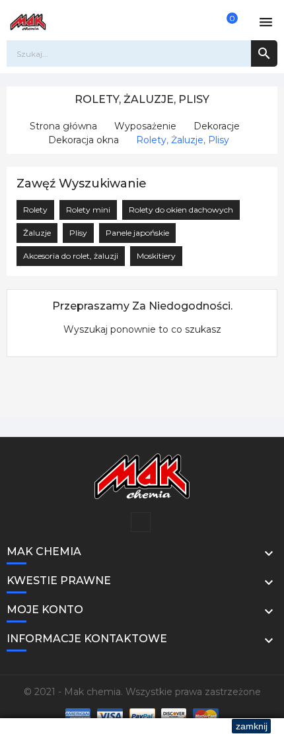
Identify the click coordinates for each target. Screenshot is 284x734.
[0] (224, 22)
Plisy (78, 233)
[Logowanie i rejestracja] (199, 22)
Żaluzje (37, 233)
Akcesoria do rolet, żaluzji (70, 256)
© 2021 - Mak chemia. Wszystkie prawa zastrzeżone (142, 692)
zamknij (251, 726)
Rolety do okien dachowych (181, 210)
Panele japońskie (137, 233)
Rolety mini (88, 210)
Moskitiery (156, 256)
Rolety (35, 210)
